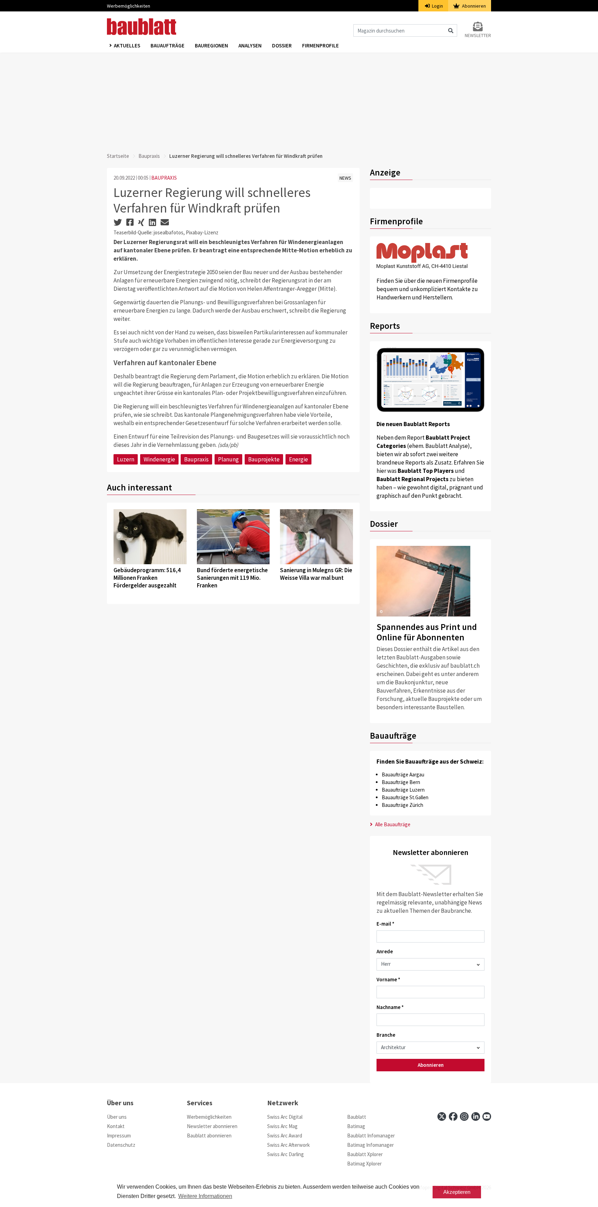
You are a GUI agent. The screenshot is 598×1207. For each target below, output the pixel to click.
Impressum (119, 1135)
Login (437, 6)
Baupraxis (149, 156)
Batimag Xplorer (364, 1163)
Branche (386, 1035)
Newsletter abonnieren (212, 1126)
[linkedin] (475, 1116)
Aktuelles (127, 45)
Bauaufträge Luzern (403, 789)
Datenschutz (121, 1145)
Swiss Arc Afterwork (288, 1145)
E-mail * (386, 923)
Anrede (385, 951)
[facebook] (453, 1116)
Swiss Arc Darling (285, 1154)
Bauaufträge (167, 45)
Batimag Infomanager (370, 1145)
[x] (441, 1116)
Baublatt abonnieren (209, 1135)
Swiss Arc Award (284, 1135)
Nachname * (390, 1007)
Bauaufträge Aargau (403, 774)
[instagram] (464, 1116)
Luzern (125, 459)
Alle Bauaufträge (392, 824)
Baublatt (356, 1117)
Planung (228, 459)
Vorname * (388, 979)
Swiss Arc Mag (282, 1126)
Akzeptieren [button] (456, 1192)
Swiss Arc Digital (284, 1117)
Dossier (282, 45)
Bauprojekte (264, 459)
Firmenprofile (320, 45)
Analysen (250, 45)
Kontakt (116, 1126)
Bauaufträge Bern (401, 782)
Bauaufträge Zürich (402, 805)
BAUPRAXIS (164, 177)
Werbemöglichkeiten (128, 6)
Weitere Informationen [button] (205, 1196)
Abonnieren (473, 6)
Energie (298, 459)
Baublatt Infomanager (371, 1135)
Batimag (356, 1126)
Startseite (118, 156)
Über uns (117, 1117)
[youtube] (486, 1116)
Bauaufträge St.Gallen (405, 797)
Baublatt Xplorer (365, 1154)
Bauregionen (211, 45)
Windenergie (159, 459)
